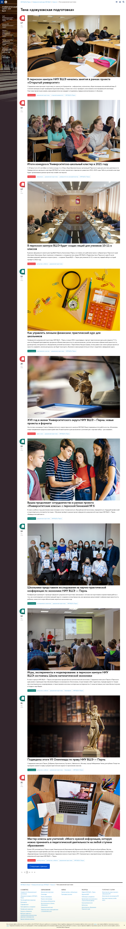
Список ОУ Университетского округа (7, 25)
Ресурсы (85, 890)
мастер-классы (41, 860)
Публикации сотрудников (88, 896)
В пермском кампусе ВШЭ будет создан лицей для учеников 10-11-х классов (69, 247)
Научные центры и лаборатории (69, 892)
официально (40, 176)
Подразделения (24, 904)
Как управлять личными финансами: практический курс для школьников (63, 334)
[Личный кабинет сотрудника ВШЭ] (120, 2)
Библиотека (85, 905)
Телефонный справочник (27, 909)
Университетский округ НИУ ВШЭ (40, 884)
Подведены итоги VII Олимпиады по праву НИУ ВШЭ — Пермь (66, 759)
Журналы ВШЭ (85, 894)
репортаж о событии (42, 264)
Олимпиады (44, 894)
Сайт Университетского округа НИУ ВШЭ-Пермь (7, 18)
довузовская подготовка (43, 95)
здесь (95, 924)
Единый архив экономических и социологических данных (89, 899)
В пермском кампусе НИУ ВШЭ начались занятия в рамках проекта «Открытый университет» (68, 80)
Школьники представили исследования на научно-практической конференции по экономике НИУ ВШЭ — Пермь (66, 589)
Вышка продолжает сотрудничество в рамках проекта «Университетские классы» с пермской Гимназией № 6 (61, 504)
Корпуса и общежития (26, 911)
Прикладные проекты (66, 894)
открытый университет (57, 95)
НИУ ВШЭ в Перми (70, 95)
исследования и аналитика (44, 603)
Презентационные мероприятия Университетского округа (7, 42)
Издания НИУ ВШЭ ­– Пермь (88, 892)
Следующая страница (38, 866)
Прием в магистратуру (46, 899)
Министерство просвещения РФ (110, 896)
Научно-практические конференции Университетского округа (7, 33)
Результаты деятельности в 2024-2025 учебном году (6, 50)
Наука (63, 890)
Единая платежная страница (27, 919)
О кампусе (25, 890)
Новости (52, 884)
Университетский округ (47, 907)
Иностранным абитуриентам (48, 901)
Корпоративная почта (87, 903)
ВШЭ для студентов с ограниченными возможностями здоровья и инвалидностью (29, 915)
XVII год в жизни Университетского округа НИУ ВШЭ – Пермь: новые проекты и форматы (70, 421)
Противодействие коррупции (28, 900)
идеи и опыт (40, 433)
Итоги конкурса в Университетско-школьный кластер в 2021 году (67, 164)
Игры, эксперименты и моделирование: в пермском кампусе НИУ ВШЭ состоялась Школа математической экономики (67, 673)
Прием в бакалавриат (46, 896)
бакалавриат (68, 690)
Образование (45, 890)
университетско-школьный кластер (69, 176)
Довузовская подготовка (47, 892)
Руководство (24, 902)
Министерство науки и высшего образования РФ (110, 893)
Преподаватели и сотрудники (28, 906)
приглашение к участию (43, 351)
